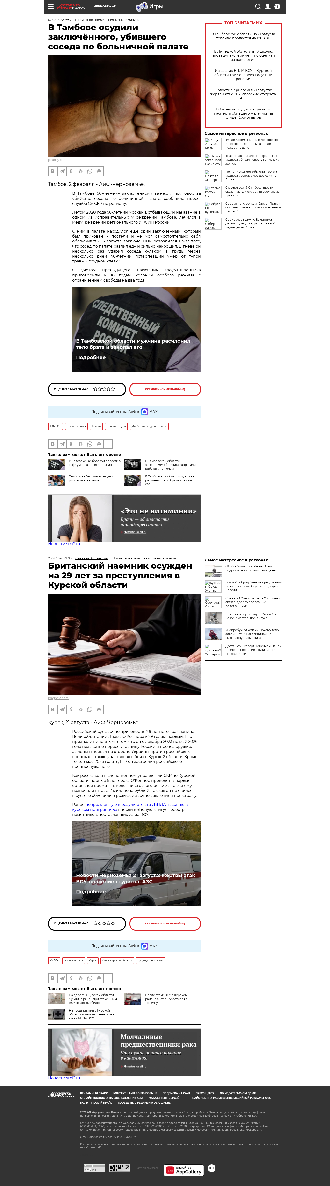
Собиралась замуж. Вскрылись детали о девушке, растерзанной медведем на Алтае (250, 223)
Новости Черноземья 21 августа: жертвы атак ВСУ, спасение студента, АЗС (243, 94)
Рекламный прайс (94, 1093)
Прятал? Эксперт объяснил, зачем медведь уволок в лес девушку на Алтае (251, 175)
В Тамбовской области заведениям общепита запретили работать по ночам (170, 464)
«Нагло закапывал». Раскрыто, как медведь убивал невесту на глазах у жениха (252, 159)
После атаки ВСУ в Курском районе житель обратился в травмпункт (166, 999)
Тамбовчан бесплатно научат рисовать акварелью (91, 478)
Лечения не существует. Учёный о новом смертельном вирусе (250, 616)
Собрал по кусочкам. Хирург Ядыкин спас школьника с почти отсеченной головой (253, 207)
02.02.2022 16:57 (59, 19)
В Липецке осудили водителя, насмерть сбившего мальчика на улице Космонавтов (243, 113)
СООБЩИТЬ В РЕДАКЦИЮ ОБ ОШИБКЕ (144, 1102)
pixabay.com (57, 160)
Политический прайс (96, 1102)
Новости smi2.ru (64, 543)
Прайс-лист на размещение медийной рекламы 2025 (231, 1098)
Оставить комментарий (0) (165, 389)
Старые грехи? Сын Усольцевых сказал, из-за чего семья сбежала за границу (252, 191)
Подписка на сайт (176, 1093)
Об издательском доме (238, 1093)
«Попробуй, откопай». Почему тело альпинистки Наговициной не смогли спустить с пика (252, 634)
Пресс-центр (205, 1093)
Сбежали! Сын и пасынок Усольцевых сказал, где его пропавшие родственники (253, 602)
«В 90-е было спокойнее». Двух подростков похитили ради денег (250, 568)
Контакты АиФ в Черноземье (135, 1093)
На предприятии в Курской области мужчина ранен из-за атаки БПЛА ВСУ (91, 1014)
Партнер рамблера (147, 1167)
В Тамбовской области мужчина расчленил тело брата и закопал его (133, 344)
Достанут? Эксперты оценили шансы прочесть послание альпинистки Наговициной (253, 649)
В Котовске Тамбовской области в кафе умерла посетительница (95, 463)
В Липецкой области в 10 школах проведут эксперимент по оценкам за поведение (243, 55)
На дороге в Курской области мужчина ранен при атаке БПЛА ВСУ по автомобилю (93, 999)
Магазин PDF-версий (164, 1098)
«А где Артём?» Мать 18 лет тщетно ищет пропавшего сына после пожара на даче (251, 143)
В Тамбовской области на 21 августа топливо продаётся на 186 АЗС (243, 36)
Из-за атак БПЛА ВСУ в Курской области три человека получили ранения (243, 75)
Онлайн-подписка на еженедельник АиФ (111, 1098)
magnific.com (58, 698)
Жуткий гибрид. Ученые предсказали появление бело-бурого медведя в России (253, 586)
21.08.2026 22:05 (60, 558)
